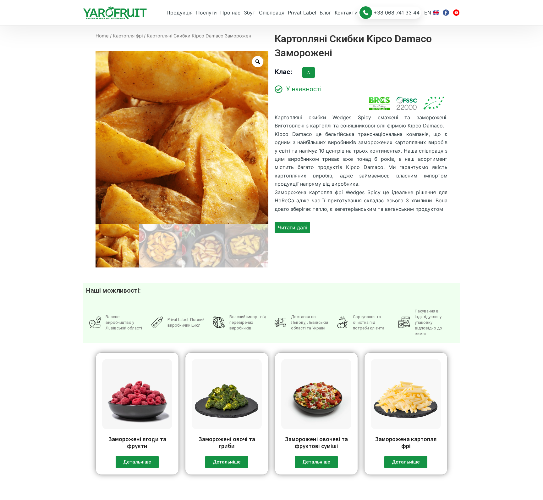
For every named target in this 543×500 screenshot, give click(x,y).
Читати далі (292, 227)
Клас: (283, 72)
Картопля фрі (128, 36)
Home (102, 36)
